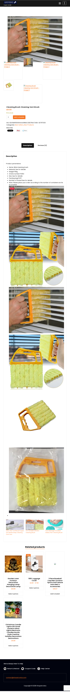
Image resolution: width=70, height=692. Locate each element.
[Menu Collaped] (60, 3)
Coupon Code (30, 669)
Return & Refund (13, 669)
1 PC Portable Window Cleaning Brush (32, 531)
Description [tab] (27, 145)
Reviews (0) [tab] (42, 145)
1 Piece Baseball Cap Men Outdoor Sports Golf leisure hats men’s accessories (55, 582)
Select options (13, 594)
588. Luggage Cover (34, 579)
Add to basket (19, 117)
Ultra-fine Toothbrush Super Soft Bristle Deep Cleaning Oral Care (15, 532)
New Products (29, 125)
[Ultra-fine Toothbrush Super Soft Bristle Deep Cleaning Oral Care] (15, 525)
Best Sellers (19, 125)
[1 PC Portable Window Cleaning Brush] (35, 525)
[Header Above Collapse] (64, 3)
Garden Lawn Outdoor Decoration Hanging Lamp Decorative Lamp (13, 582)
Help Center (45, 669)
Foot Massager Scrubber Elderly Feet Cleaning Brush (54, 531)
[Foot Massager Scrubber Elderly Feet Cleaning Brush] (54, 525)
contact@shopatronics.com (16, 678)
